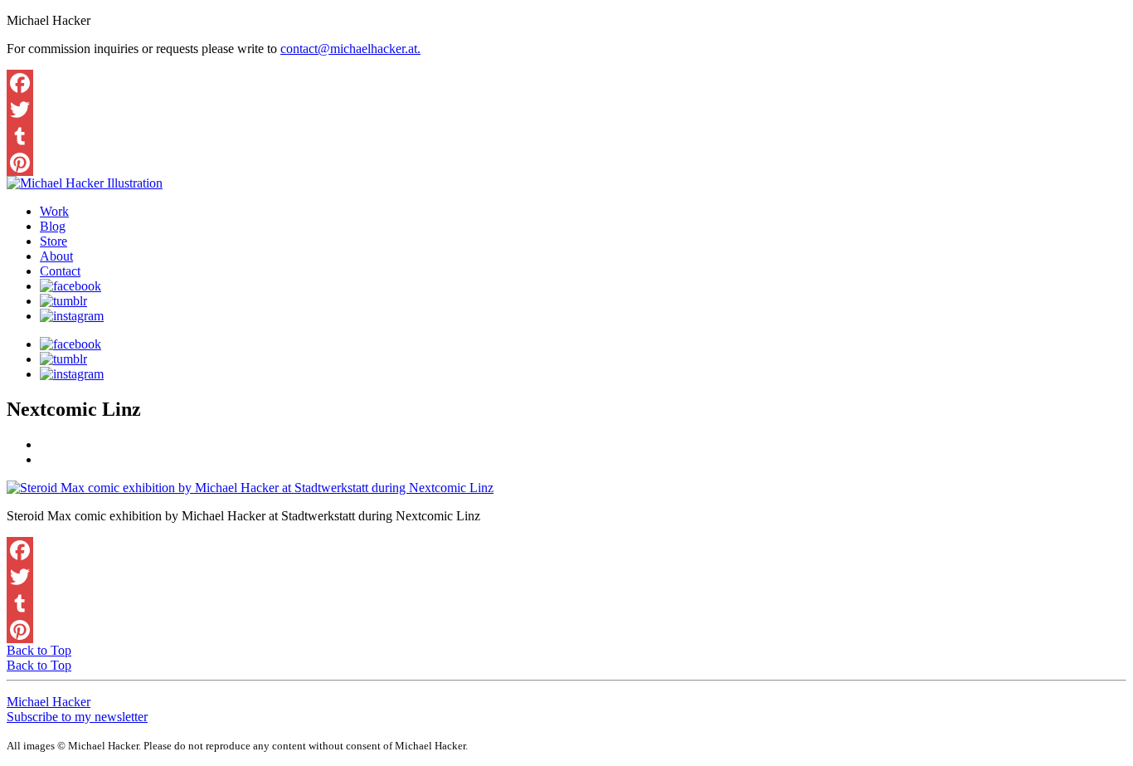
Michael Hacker (48, 702)
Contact (60, 271)
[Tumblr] (566, 136)
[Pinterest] (566, 162)
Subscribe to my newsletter (77, 717)
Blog (53, 226)
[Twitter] (566, 109)
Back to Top (39, 650)
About (56, 256)
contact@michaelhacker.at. (350, 48)
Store (53, 241)
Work (54, 211)
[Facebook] (566, 83)
